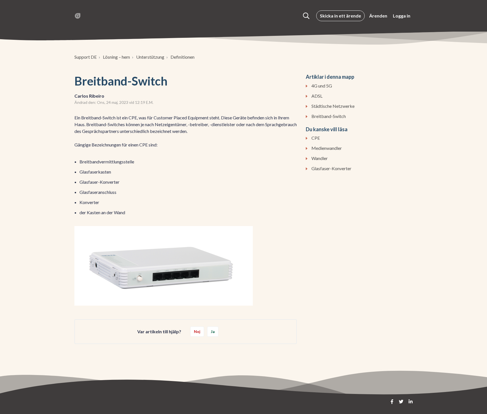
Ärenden (378, 15)
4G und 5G (321, 85)
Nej (197, 331)
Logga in (401, 15)
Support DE (85, 57)
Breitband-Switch (328, 116)
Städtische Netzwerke (333, 106)
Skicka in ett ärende (340, 15)
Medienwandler (326, 148)
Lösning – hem (116, 57)
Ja (213, 331)
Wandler (319, 158)
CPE (315, 138)
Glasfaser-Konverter (331, 168)
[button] (306, 15)
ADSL (316, 95)
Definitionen (182, 57)
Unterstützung (150, 57)
